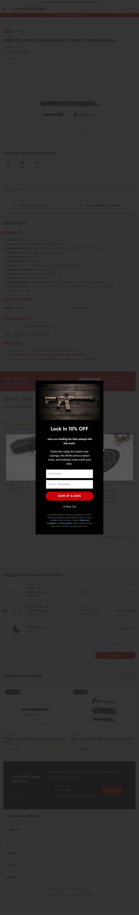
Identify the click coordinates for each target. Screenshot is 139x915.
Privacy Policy (66, 523)
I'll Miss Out (69, 507)
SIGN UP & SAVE (69, 496)
